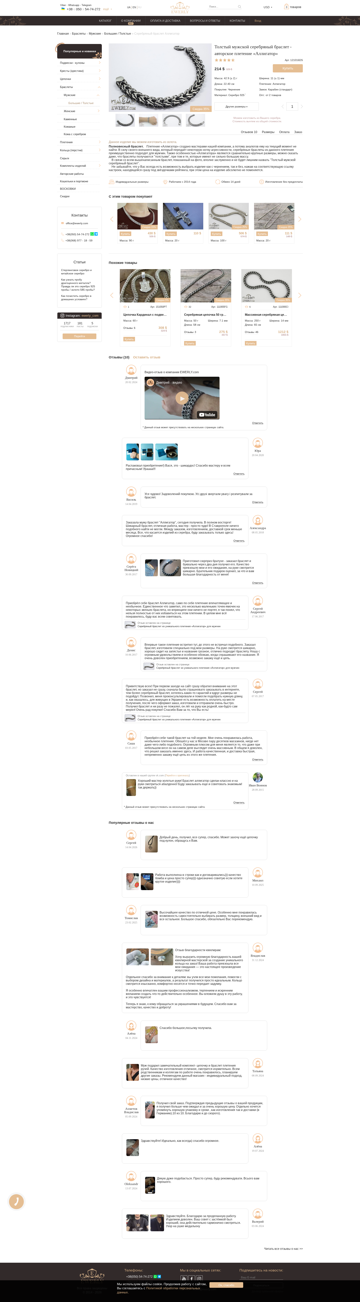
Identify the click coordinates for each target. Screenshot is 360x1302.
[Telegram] (96, 234)
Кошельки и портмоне (74, 181)
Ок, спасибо (226, 1285)
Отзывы (129, 327)
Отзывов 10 (249, 132)
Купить (125, 233)
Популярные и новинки (79, 51)
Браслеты (79, 33)
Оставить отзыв (146, 357)
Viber (63, 5)
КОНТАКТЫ (237, 20)
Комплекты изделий (73, 165)
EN (134, 7)
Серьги (64, 158)
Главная (63, 33)
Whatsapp (73, 5)
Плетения (66, 142)
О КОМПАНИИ (131, 20)
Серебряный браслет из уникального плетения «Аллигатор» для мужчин (179, 626)
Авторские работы (72, 173)
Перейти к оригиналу (177, 775)
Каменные (70, 119)
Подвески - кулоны (72, 62)
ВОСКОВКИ (68, 188)
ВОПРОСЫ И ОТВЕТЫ (205, 20)
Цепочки (65, 78)
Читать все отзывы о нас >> (283, 1248)
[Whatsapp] (92, 234)
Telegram (87, 5)
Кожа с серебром (75, 134)
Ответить (257, 423)
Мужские (95, 33)
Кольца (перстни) (71, 150)
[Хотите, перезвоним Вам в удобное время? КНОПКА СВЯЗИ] (16, 1201)
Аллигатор (279, 83)
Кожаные (69, 126)
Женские (69, 111)
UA (128, 7)
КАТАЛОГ (105, 20)
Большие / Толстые (117, 33)
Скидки (64, 196)
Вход (258, 20)
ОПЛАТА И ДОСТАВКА (165, 20)
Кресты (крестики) (72, 70)
